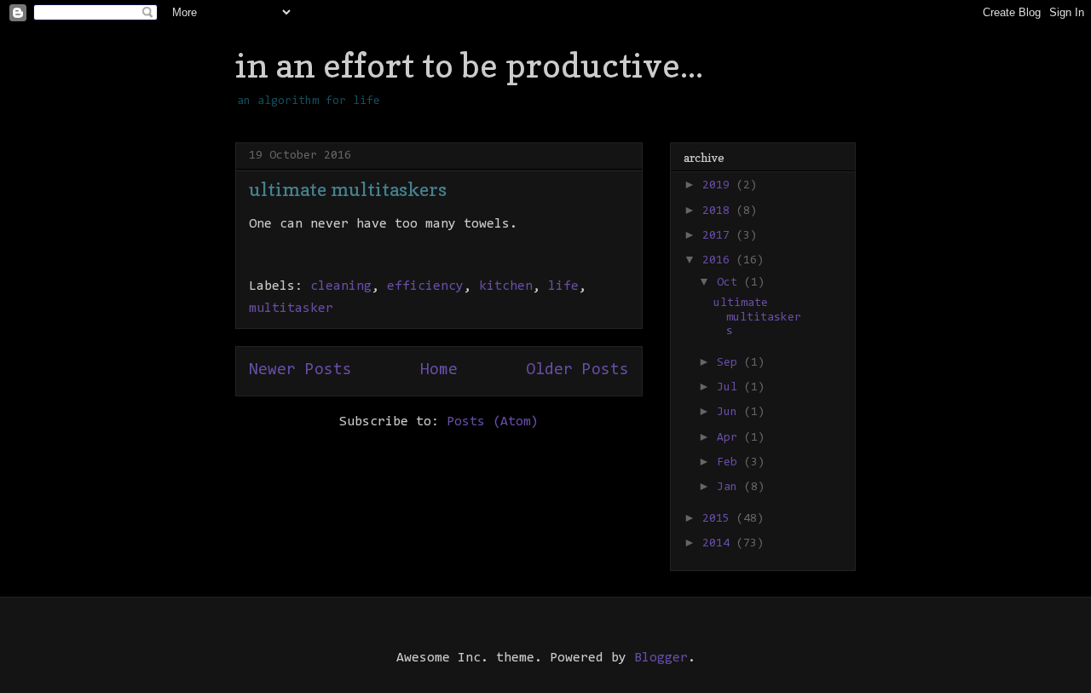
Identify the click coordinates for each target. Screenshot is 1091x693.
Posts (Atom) (493, 422)
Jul (730, 388)
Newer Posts (300, 370)
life (563, 286)
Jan (730, 488)
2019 (719, 186)
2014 (719, 544)
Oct (730, 283)
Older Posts (577, 370)
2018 (719, 211)
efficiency (425, 286)
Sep (730, 363)
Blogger (661, 658)
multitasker (291, 308)
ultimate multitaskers (348, 189)
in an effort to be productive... (469, 64)
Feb (730, 463)
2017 (719, 236)
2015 (719, 519)
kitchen (506, 286)
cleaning (341, 286)
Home (439, 370)
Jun (730, 413)
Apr (730, 438)
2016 (719, 261)
